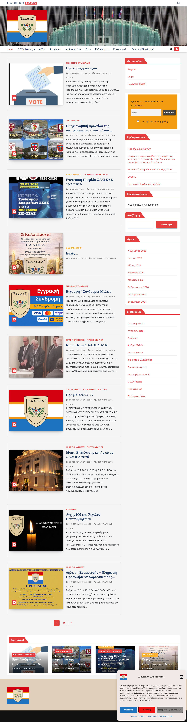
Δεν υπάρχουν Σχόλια (103, 135)
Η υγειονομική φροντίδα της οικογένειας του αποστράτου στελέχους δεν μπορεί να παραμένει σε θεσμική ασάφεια (89, 132)
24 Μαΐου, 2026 (77, 189)
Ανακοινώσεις (73, 174)
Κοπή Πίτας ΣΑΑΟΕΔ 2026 (87, 345)
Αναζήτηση (133, 215)
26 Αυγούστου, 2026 (79, 73)
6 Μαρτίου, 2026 (77, 297)
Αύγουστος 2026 (137, 250)
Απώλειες (55, 49)
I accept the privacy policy (154, 121)
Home (10, 49)
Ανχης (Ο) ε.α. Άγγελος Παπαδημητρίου (83, 516)
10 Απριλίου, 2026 (78, 258)
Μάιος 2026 (134, 265)
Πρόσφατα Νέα (95, 340)
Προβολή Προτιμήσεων (169, 709)
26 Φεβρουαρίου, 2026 (80, 462)
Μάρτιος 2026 (135, 280)
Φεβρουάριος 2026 (138, 287)
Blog (88, 49)
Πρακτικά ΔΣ (135, 389)
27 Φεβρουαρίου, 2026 (80, 400)
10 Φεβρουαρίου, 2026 (80, 582)
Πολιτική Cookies (137, 716)
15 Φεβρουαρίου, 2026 (80, 524)
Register (132, 69)
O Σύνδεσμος (26, 49)
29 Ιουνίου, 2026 (78, 135)
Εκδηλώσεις (102, 49)
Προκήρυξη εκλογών (81, 68)
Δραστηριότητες (75, 340)
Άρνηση (147, 709)
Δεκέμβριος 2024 (137, 301)
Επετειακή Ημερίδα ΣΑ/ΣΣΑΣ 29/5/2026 (89, 181)
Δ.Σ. (41, 49)
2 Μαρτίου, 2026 (77, 350)
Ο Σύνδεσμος (73, 389)
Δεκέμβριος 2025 (137, 294)
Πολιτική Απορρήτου (154, 716)
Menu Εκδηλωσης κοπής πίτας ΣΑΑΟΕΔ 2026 (89, 454)
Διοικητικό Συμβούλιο (78, 63)
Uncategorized (74, 120)
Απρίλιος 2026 (136, 272)
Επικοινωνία (167, 716)
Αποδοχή (128, 709)
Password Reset (136, 84)
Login (131, 76)
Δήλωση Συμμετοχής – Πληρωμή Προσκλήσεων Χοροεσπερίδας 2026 (91, 576)
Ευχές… (72, 253)
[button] (181, 676)
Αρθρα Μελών (73, 49)
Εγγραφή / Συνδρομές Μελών (88, 291)
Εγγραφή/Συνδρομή (143, 49)
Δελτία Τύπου (135, 352)
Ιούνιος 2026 (135, 258)
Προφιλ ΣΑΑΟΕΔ (79, 394)
